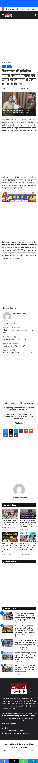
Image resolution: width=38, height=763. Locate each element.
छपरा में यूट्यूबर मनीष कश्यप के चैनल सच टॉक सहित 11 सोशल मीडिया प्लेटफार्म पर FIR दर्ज (28, 524)
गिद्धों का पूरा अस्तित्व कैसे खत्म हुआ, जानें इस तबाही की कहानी (18, 331)
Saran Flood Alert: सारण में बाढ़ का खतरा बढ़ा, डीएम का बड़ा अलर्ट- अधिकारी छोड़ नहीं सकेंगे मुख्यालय (25, 668)
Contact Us (15, 751)
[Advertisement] (19, 40)
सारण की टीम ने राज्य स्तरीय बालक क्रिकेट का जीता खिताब (10, 523)
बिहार (9, 62)
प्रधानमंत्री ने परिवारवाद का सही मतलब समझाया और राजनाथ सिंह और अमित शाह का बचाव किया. (28, 548)
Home (5, 62)
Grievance (23, 751)
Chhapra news (27, 403)
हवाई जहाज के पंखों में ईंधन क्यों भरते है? (15, 346)
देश (15, 336)
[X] (11, 431)
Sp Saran (19, 423)
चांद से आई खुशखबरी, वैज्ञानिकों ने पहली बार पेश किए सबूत (19, 353)
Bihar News (10, 403)
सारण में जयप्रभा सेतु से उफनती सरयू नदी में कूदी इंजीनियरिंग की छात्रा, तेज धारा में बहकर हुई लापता (25, 656)
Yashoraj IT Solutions (20, 747)
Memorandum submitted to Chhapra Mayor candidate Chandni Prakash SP (18, 416)
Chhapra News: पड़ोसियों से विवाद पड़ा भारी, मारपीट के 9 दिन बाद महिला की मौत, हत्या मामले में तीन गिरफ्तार (25, 616)
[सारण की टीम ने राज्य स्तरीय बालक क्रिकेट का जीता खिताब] (10, 514)
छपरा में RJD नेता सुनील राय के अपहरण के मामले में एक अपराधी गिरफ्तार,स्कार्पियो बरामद (10, 548)
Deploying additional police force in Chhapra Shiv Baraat (19, 409)
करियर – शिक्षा (17, 327)
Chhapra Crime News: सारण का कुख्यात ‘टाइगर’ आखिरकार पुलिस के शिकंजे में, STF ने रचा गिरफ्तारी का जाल (25, 643)
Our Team (31, 751)
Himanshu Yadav (9, 89)
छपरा (4, 67)
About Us (7, 751)
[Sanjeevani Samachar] (8, 15)
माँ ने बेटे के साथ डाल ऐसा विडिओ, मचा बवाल (16, 339)
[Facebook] (5, 431)
